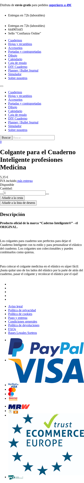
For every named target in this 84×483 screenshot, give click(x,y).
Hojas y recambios (20, 96)
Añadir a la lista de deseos (18, 202)
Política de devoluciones (23, 325)
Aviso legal (15, 306)
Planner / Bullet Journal (23, 122)
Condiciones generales (22, 321)
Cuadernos (15, 92)
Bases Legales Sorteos (22, 333)
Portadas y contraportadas (24, 103)
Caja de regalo (17, 114)
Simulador (14, 126)
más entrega (25, 181)
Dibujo (12, 107)
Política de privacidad (22, 310)
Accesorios (15, 99)
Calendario (15, 111)
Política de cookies (20, 314)
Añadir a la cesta (12, 198)
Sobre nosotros (17, 130)
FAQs (12, 329)
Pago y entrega (17, 318)
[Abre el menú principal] (1, 86)
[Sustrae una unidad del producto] (1, 194)
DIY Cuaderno (17, 118)
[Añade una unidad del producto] (47, 194)
